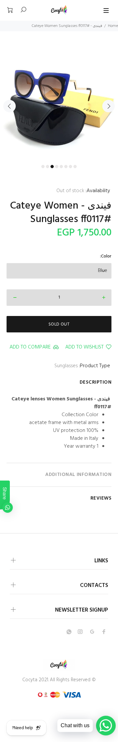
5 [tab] (61, 166)
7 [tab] (70, 166)
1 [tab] (43, 166)
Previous (9, 106)
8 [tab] (75, 166)
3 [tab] (52, 166)
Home (113, 26)
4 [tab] (56, 166)
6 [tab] (66, 166)
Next (108, 106)
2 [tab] (47, 166)
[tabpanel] (59, 102)
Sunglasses (66, 366)
